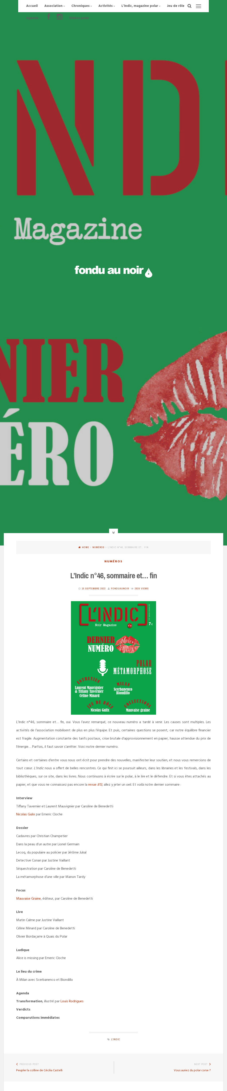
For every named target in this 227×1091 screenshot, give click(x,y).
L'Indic (115, 1039)
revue (94, 785)
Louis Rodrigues (72, 1001)
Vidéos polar (79, 18)
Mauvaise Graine (28, 899)
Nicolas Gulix (25, 814)
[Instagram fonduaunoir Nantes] (59, 18)
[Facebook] (48, 18)
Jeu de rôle (175, 6)
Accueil (32, 6)
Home (85, 547)
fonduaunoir (120, 588)
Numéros (98, 547)
